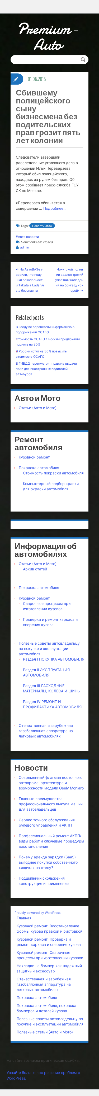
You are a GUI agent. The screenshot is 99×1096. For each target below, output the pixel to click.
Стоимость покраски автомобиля (53, 473)
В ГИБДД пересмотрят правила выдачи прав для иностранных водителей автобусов (46, 368)
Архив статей (35, 569)
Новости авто (42, 226)
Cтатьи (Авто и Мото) (37, 407)
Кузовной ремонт (34, 457)
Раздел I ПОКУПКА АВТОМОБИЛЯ (53, 659)
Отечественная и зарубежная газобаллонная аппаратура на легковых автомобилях (46, 730)
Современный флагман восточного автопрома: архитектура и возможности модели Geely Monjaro (51, 782)
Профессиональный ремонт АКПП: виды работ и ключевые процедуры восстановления (51, 841)
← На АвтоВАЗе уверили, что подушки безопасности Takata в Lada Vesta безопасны (30, 279)
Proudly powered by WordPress (37, 913)
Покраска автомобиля (39, 467)
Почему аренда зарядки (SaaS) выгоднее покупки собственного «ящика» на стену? (48, 862)
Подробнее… (55, 208)
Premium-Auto (47, 37)
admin (24, 247)
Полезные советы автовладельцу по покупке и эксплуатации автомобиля (49, 648)
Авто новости (28, 237)
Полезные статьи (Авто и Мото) (45, 1032)
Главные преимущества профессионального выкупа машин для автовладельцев (51, 803)
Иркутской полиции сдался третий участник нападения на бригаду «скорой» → (69, 279)
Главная (24, 918)
